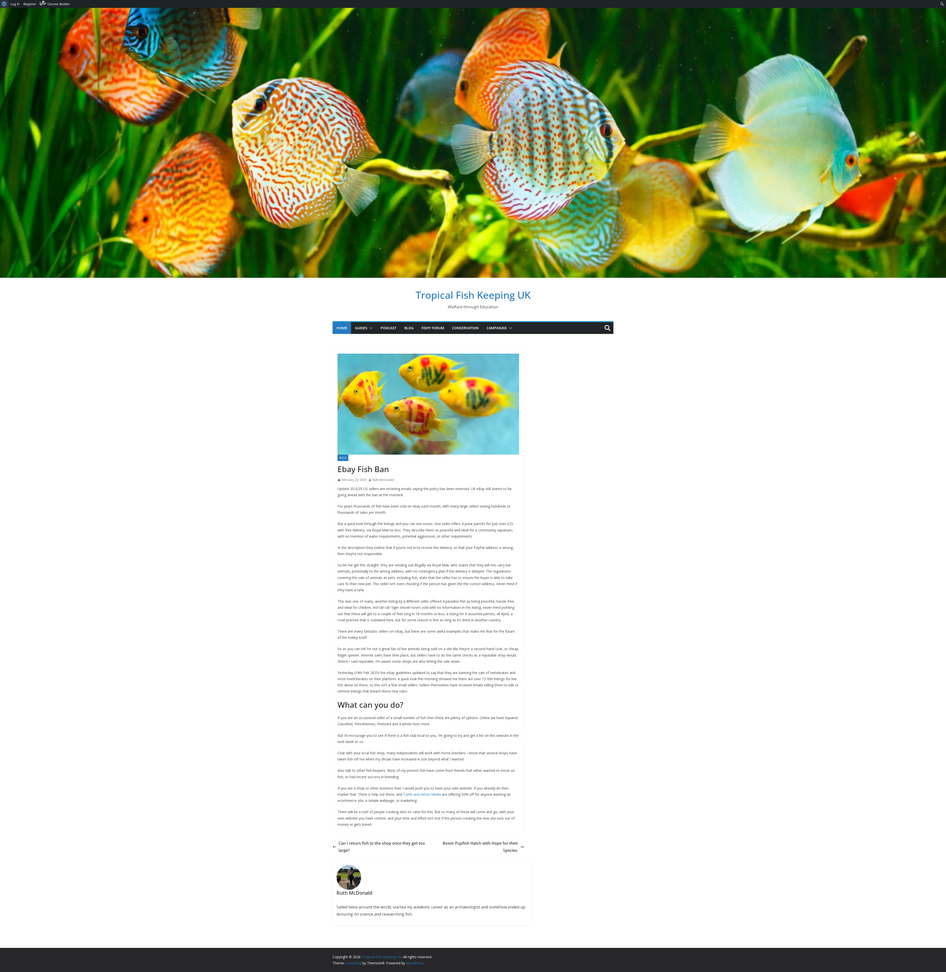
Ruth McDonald (383, 480)
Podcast (388, 328)
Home (342, 328)
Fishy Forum (433, 328)
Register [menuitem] (29, 4)
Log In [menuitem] (15, 4)
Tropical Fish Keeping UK (473, 295)
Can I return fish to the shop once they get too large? (381, 846)
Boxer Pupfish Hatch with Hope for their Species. (480, 846)
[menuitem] (4, 4)
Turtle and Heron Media (422, 794)
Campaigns (497, 328)
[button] (370, 328)
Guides (361, 328)
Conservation (465, 328)
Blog (409, 328)
